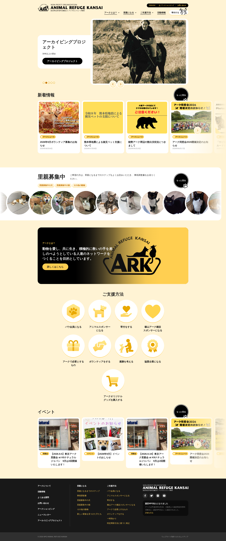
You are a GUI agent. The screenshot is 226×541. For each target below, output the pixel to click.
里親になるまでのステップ (88, 491)
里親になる (128, 12)
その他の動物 (82, 509)
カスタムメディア (181, 537)
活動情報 (161, 12)
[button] (113, 84)
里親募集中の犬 (83, 500)
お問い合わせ (43, 503)
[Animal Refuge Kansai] (70, 8)
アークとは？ (110, 12)
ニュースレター (44, 515)
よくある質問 (43, 497)
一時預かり (111, 519)
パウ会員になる (113, 491)
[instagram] (157, 495)
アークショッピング (46, 509)
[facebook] (145, 495)
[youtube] (164, 495)
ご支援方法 (145, 12)
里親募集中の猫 (83, 505)
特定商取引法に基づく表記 (118, 523)
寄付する (111, 500)
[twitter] (151, 495)
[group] (59, 127)
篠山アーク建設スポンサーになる (121, 505)
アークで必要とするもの (117, 509)
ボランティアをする (115, 514)
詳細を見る (149, 513)
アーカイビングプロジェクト (50, 520)
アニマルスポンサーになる (118, 496)
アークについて (44, 486)
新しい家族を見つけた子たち (89, 514)
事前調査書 (82, 496)
